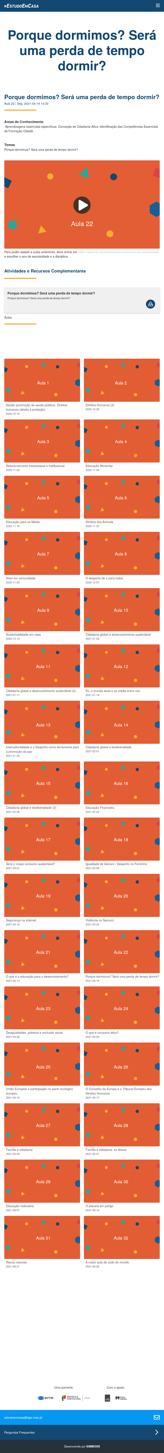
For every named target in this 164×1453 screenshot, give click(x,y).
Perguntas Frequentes (19, 1432)
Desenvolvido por (82, 1446)
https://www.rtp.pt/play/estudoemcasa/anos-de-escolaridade (118, 252)
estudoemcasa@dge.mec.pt (23, 1417)
